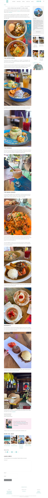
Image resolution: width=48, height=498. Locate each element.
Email (5, 476)
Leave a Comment (27, 6)
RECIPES (13, 1)
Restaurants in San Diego (21, 422)
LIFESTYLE (28, 1)
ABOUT (32, 1)
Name (5, 472)
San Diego (16, 425)
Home (5, 4)
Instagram (13, 411)
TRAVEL (23, 1)
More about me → (38, 31)
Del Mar (18, 11)
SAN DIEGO (19, 1)
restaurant (10, 12)
